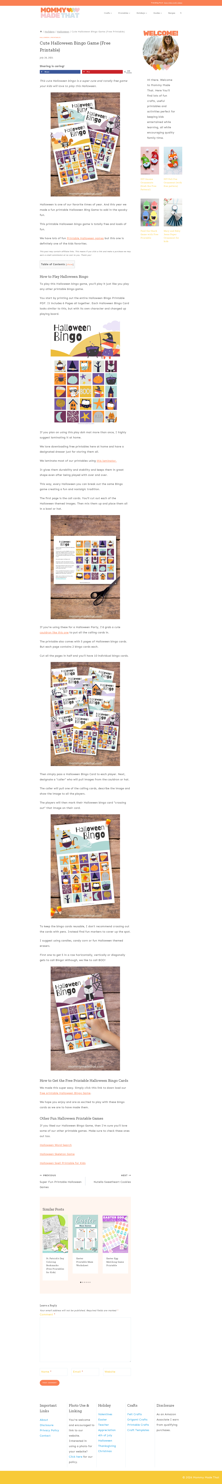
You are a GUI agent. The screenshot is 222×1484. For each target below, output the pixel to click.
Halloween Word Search (56, 1145)
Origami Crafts (137, 1419)
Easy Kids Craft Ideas (173, 3)
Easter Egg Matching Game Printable (115, 1262)
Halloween (44, 37)
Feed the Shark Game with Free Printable (149, 234)
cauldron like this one (54, 632)
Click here (75, 1456)
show (70, 264)
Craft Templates (138, 1430)
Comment (47, 1314)
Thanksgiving (107, 1446)
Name (46, 1371)
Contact (45, 1435)
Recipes (171, 13)
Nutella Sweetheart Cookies (112, 1179)
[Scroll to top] (216, 1474)
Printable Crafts (138, 1424)
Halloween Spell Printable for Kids (63, 1163)
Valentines (105, 1414)
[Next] (125, 1248)
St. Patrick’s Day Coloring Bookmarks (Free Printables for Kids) (55, 1265)
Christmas (105, 1451)
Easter (102, 1419)
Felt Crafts (134, 1414)
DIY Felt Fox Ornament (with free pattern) (173, 182)
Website (110, 1371)
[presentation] (150, 161)
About (44, 1419)
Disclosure (47, 1425)
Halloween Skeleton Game (57, 1154)
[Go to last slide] (45, 1248)
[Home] (41, 31)
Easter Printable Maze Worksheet (84, 1262)
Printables (56, 37)
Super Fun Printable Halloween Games (61, 1181)
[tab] (80, 1282)
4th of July (105, 1435)
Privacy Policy (49, 1430)
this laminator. (107, 460)
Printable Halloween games (85, 238)
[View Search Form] (180, 13)
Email (78, 1371)
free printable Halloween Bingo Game (65, 1093)
